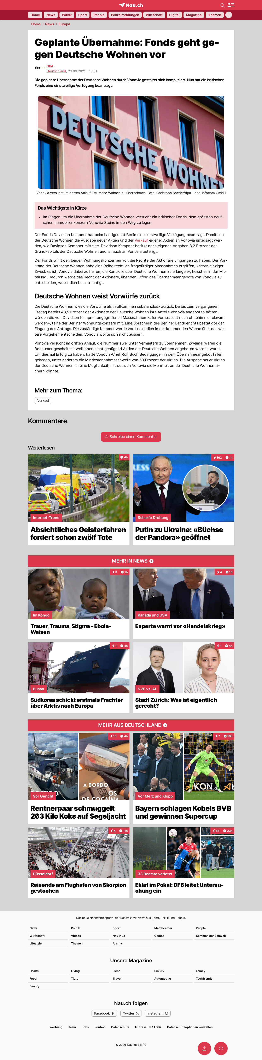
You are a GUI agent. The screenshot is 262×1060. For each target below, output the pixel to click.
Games (159, 935)
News (49, 24)
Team (72, 1027)
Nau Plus (119, 935)
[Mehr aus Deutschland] (131, 725)
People (201, 928)
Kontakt (100, 1027)
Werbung (56, 1027)
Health (34, 971)
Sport (117, 928)
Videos (76, 935)
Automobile (162, 978)
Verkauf (141, 240)
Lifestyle (36, 943)
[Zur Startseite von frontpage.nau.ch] (131, 5)
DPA (50, 66)
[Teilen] (204, 1048)
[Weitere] (228, 15)
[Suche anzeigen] (223, 4)
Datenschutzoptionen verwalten (190, 1027)
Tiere (74, 978)
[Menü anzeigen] (230, 5)
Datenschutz (120, 1027)
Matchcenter (163, 928)
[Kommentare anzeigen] (221, 1048)
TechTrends (204, 978)
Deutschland (56, 71)
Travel (117, 978)
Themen (77, 943)
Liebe (116, 971)
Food (33, 978)
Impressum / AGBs (148, 1027)
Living (75, 971)
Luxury (159, 971)
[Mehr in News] (131, 561)
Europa (64, 24)
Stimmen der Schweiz (211, 935)
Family (200, 971)
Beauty (34, 986)
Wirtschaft (37, 935)
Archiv (117, 943)
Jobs (85, 1027)
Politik (75, 928)
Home (36, 24)
